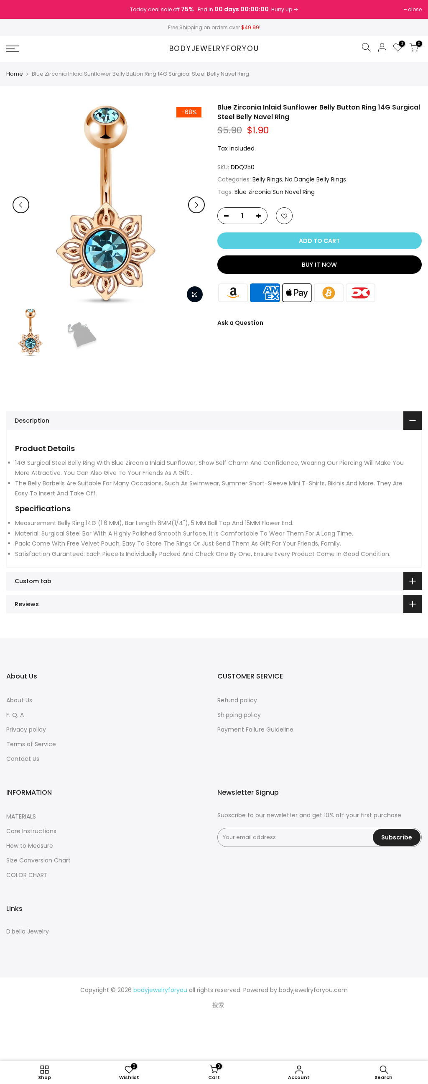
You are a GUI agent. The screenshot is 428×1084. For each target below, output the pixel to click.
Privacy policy (26, 729)
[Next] (196, 204)
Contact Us (22, 759)
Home (14, 74)
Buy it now (319, 264)
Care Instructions (31, 831)
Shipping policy (239, 715)
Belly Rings (267, 179)
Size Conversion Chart (38, 860)
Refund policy (237, 700)
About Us (19, 700)
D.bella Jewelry (27, 931)
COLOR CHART (27, 875)
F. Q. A (15, 715)
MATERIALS (21, 816)
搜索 (218, 1005)
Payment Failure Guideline (255, 729)
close (17, 9)
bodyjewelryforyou (214, 49)
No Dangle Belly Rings (315, 179)
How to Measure (29, 846)
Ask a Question (240, 323)
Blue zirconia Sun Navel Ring (274, 192)
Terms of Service (31, 744)
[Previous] (21, 204)
